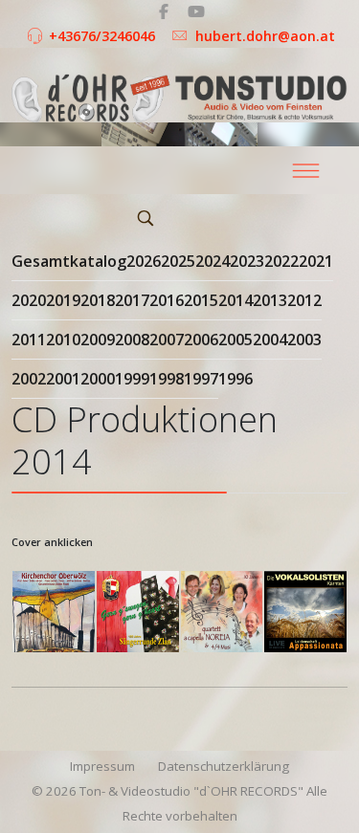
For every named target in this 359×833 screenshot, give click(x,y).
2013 (270, 300)
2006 (201, 339)
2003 (304, 339)
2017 (132, 300)
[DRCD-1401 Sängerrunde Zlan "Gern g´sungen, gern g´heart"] (138, 612)
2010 (63, 339)
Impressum (102, 766)
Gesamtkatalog (68, 261)
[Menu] (305, 170)
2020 (28, 300)
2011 (28, 339)
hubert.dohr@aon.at (265, 36)
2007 (166, 339)
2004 (270, 339)
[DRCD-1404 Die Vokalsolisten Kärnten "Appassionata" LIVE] (305, 612)
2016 (166, 300)
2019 (63, 300)
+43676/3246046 (102, 36)
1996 (235, 378)
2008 (132, 339)
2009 (97, 339)
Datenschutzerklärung (223, 766)
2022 (281, 261)
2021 (316, 261)
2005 (235, 339)
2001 (63, 378)
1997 (201, 378)
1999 (132, 378)
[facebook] (163, 11)
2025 (178, 261)
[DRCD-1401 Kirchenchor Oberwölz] (53, 612)
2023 (247, 261)
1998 (166, 378)
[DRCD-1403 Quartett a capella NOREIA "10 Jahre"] (222, 612)
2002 (28, 378)
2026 (143, 261)
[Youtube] (196, 11)
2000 (97, 378)
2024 (212, 261)
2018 (97, 300)
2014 (235, 300)
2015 (201, 300)
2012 (304, 300)
